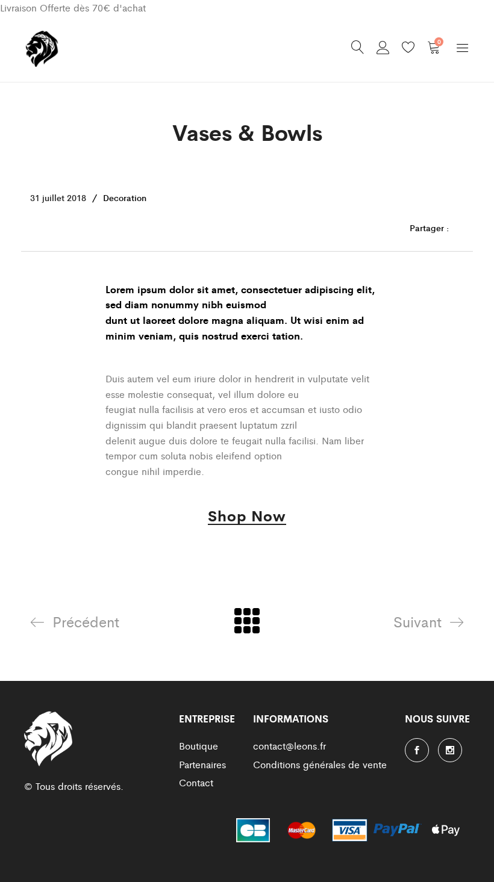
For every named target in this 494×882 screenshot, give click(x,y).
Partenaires (202, 764)
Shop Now (247, 517)
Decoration (124, 197)
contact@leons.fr (289, 746)
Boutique (198, 746)
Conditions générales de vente (320, 764)
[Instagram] (450, 750)
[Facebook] (417, 750)
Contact (196, 782)
